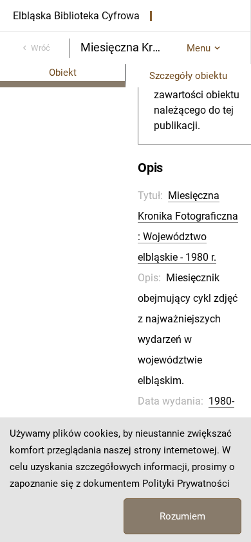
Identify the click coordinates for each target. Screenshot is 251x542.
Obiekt (63, 72)
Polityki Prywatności (186, 483)
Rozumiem (182, 516)
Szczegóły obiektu (188, 76)
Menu (198, 48)
